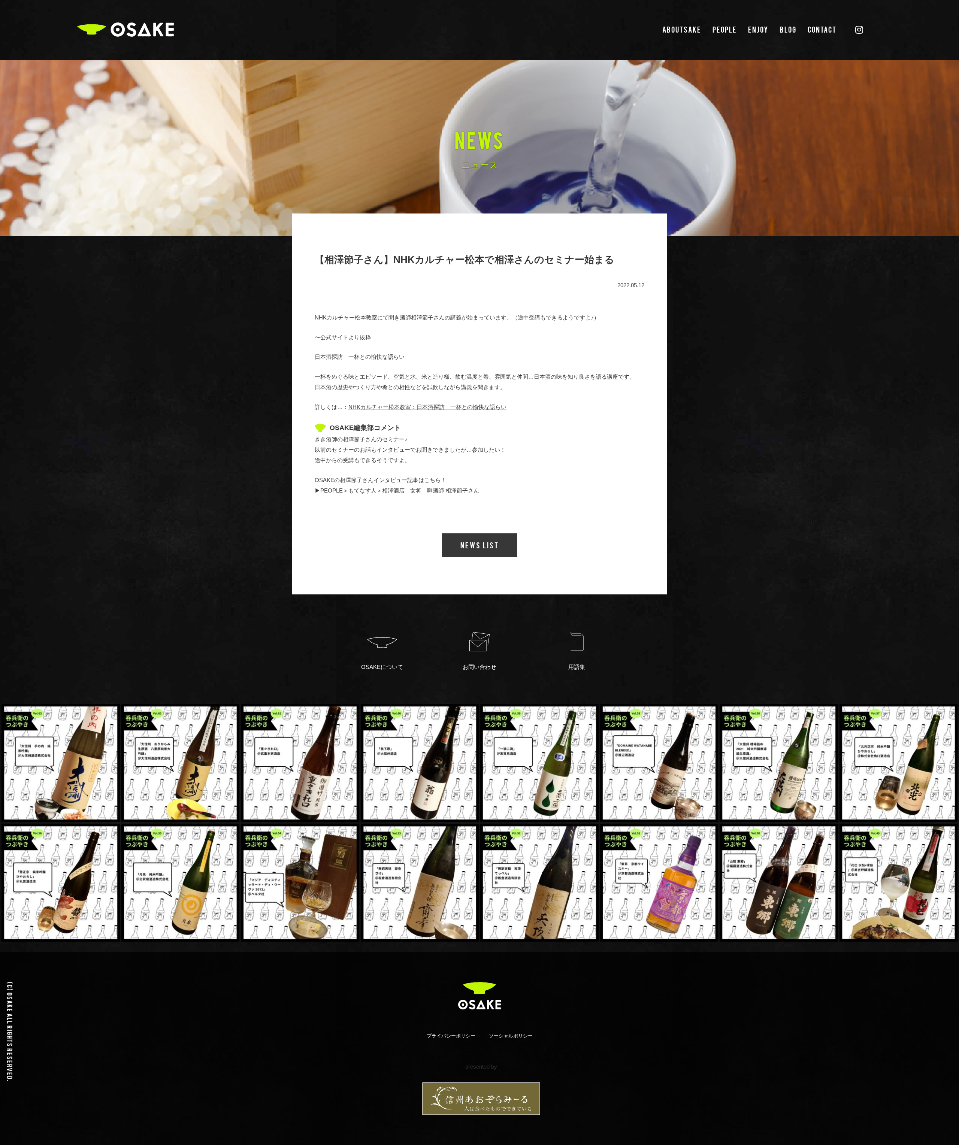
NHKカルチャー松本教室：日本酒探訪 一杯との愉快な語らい (427, 407)
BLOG (788, 29)
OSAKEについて (382, 667)
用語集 (576, 667)
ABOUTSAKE (681, 29)
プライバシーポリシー (451, 1036)
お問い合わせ (479, 667)
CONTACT (822, 29)
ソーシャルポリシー (511, 1036)
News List (479, 544)
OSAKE (125, 29)
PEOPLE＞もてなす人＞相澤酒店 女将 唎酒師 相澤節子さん (399, 490)
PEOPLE (725, 29)
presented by (481, 1066)
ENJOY (758, 29)
